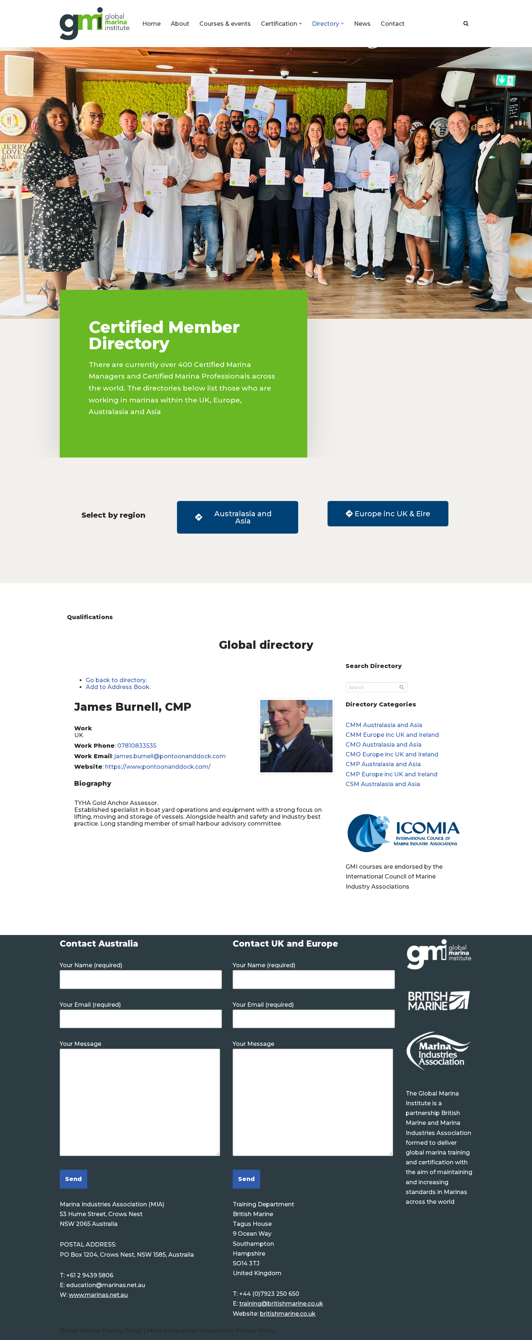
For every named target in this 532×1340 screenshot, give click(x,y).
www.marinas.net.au (98, 1294)
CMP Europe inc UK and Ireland (392, 774)
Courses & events (225, 23)
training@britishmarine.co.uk (281, 1303)
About (180, 23)
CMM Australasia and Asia (384, 725)
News (362, 23)
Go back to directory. (116, 680)
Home (151, 23)
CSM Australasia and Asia (383, 784)
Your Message (80, 1043)
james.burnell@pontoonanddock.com (170, 756)
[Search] (466, 23)
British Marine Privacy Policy (102, 1330)
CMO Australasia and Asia (384, 744)
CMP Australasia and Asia (383, 764)
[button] (300, 23)
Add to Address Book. (118, 687)
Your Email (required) (90, 1004)
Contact (393, 23)
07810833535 (136, 745)
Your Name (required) (91, 965)
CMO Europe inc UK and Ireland (392, 754)
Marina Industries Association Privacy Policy (211, 1330)
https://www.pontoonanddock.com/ (158, 766)
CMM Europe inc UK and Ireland (392, 734)
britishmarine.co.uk (288, 1313)
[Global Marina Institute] (95, 24)
